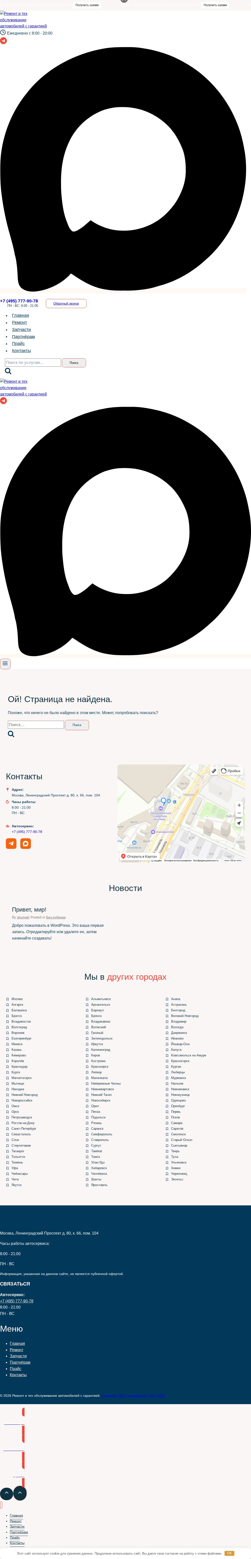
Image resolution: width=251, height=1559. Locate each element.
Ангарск (17, 1004)
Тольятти (18, 1157)
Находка (18, 1089)
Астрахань (179, 1004)
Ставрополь (100, 1140)
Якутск (17, 1185)
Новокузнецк (180, 1095)
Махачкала (99, 1078)
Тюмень (17, 1162)
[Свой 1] (123, 290)
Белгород (178, 1010)
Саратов (177, 1128)
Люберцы (178, 1072)
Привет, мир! (29, 909)
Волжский (98, 1027)
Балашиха (19, 1010)
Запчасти (21, 329)
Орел (95, 1106)
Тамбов (96, 1151)
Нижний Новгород (25, 1095)
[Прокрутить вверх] (6, 1494)
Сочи (15, 1140)
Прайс (18, 343)
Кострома (98, 1061)
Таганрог (18, 1151)
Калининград (100, 1050)
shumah (23, 917)
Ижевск (17, 1044)
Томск (95, 1157)
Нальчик (177, 1083)
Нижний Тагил (101, 1095)
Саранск (97, 1128)
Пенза (95, 1112)
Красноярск (99, 1066)
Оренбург (178, 1106)
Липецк (96, 1072)
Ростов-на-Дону (23, 1123)
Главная (20, 315)
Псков (175, 1117)
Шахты (96, 1179)
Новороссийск (22, 1100)
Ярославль (99, 1185)
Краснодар (19, 1066)
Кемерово (19, 1055)
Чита (15, 1179)
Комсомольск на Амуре (188, 1055)
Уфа (15, 1168)
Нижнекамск (180, 1089)
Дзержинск (179, 1033)
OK (229, 1553)
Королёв (18, 1061)
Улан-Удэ (98, 1162)
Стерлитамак (21, 1145)
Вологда (177, 1027)
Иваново (177, 1038)
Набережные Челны (106, 1083)
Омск (15, 1106)
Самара (176, 1123)
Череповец (179, 1173)
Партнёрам (23, 336)
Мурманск (178, 1078)
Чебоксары (20, 1173)
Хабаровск (99, 1168)
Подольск (98, 1117)
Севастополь (21, 1134)
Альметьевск (101, 999)
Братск (17, 1016)
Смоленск (178, 1134)
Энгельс (177, 1179)
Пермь (176, 1112)
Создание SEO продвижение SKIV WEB (133, 1396)
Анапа (175, 999)
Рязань (96, 1123)
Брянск (96, 1016)
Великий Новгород (185, 1016)
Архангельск (100, 1004)
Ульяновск (179, 1162)
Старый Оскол (181, 1140)
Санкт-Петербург (24, 1128)
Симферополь (101, 1134)
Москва (17, 999)
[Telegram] (3, 42)
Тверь (175, 1151)
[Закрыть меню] (1, 1505)
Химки (175, 1168)
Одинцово (178, 1100)
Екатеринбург (22, 1038)
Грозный (97, 1033)
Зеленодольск (102, 1038)
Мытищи (18, 1083)
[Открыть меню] (5, 664)
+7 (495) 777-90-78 (27, 832)
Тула (174, 1157)
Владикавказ (100, 1021)
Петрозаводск (22, 1117)
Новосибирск (100, 1100)
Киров (95, 1055)
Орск (15, 1112)
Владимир (178, 1021)
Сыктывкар (179, 1145)
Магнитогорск (22, 1078)
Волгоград (19, 1027)
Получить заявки (63, 5)
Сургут (96, 1145)
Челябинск (99, 1173)
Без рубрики (56, 917)
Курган (176, 1066)
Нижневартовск (102, 1089)
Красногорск (180, 1061)
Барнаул (97, 1010)
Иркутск (97, 1044)
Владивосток (21, 1021)
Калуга (176, 1050)
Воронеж (18, 1033)
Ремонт (19, 322)
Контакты (21, 350)
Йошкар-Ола (180, 1044)
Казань (17, 1050)
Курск (16, 1072)
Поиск (74, 363)
